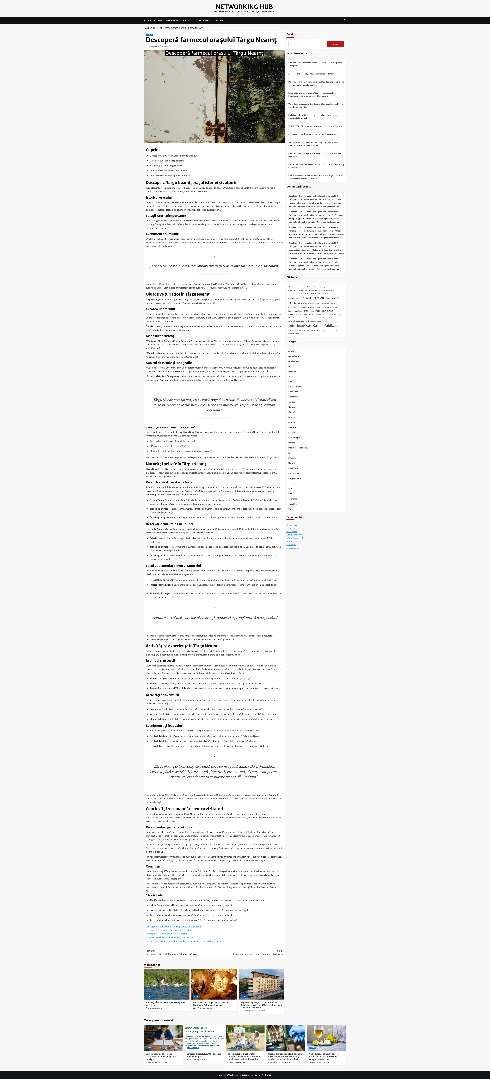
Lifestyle (292, 458)
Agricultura (293, 356)
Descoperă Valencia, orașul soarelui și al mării (168, 929)
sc (196, 1008)
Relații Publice (324, 325)
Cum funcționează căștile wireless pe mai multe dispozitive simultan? (314, 155)
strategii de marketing (295, 330)
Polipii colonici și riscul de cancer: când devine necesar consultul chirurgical (312, 116)
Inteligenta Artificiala (298, 448)
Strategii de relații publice (312, 330)
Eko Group (332, 298)
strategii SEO (325, 330)
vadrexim (334, 330)
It (289, 453)
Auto (290, 376)
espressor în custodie (328, 303)
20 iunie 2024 (260, 1011)
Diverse (186, 20)
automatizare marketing (312, 290)
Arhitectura (293, 361)
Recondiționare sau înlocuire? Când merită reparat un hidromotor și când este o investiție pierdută (312, 94)
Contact (218, 20)
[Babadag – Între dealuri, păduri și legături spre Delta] (166, 984)
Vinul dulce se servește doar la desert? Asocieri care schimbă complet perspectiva (315, 105)
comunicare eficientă (310, 293)
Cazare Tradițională (327, 290)
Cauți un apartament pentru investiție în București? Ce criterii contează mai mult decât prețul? (316, 177)
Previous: (172, 952)
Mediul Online (293, 318)
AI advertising (292, 548)
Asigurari (292, 371)
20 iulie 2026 (287, 1062)
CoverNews (253, 1075)
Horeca (291, 442)
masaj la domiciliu (305, 314)
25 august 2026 (166, 1062)
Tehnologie (172, 20)
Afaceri (158, 20)
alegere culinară (296, 287)
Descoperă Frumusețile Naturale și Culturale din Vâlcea (173, 926)
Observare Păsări (315, 318)
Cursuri (291, 412)
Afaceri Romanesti (294, 538)
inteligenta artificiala (295, 311)
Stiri (290, 493)
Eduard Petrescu (312, 298)
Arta (290, 366)
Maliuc (312, 311)
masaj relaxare (316, 314)
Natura (291, 463)
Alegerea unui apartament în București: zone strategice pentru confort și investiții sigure (313, 143)
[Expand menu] (191, 21)
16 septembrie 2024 (206, 1008)
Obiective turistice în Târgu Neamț (167, 160)
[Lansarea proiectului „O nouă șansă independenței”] (204, 1038)
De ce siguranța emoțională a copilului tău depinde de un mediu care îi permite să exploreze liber (316, 83)
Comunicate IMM (294, 534)
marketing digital (324, 310)
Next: (258, 952)
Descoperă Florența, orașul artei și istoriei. (167, 933)
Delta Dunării (327, 294)
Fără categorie (295, 437)
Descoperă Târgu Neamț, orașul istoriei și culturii (174, 155)
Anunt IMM (291, 531)
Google (327, 307)
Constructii (293, 397)
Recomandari (294, 473)
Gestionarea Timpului (305, 307)
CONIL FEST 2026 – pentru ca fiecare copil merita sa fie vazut (315, 126)
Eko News (295, 303)
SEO (338, 326)
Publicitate (293, 468)
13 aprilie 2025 (159, 1008)
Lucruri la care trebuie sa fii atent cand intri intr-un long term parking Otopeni (184, 941)
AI (289, 287)
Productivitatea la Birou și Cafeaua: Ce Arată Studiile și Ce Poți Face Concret (316, 166)
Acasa (147, 20)
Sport (290, 488)
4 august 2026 (200, 1060)
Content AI (291, 544)
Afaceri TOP (292, 541)
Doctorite (290, 528)
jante (306, 310)
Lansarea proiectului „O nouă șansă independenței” (311, 74)
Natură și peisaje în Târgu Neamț (166, 165)
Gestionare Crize (318, 307)
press (149, 1008)
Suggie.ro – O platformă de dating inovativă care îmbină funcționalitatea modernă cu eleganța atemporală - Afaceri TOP (315, 262)
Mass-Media (338, 314)
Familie (291, 432)
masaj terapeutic (327, 314)
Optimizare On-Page (328, 318)
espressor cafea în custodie (311, 303)
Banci (290, 381)
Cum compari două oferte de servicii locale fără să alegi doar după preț (315, 64)
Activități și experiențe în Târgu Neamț (168, 170)
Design (291, 417)
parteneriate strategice (296, 321)
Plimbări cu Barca (310, 321)
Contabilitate (294, 402)
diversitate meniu (294, 298)
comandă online (293, 294)
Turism (149, 34)
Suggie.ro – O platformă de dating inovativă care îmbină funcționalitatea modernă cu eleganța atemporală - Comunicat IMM (316, 215)
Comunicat (293, 391)
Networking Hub (244, 7)
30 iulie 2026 (240, 1062)
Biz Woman (291, 525)
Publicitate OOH (299, 325)
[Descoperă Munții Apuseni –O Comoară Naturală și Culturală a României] (214, 984)
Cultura (291, 407)
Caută (289, 34)
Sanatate (292, 483)
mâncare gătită (303, 318)
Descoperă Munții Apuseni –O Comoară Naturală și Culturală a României (211, 1003)
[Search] (344, 20)
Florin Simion (292, 307)
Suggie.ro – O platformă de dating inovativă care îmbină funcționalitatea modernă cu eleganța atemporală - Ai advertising (313, 246)
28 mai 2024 (166, 46)
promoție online (322, 321)
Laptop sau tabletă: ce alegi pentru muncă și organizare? (313, 134)
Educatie (292, 427)
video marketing (293, 333)
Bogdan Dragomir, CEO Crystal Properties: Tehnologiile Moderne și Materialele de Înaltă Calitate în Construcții (261, 1005)
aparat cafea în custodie (296, 290)
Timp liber (202, 20)
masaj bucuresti (293, 314)
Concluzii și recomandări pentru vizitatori (170, 175)
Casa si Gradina (295, 386)
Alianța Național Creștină (310, 287)
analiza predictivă (325, 287)
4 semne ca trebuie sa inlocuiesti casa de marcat (169, 937)
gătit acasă (333, 307)
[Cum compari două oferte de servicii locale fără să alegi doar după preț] (163, 1038)
